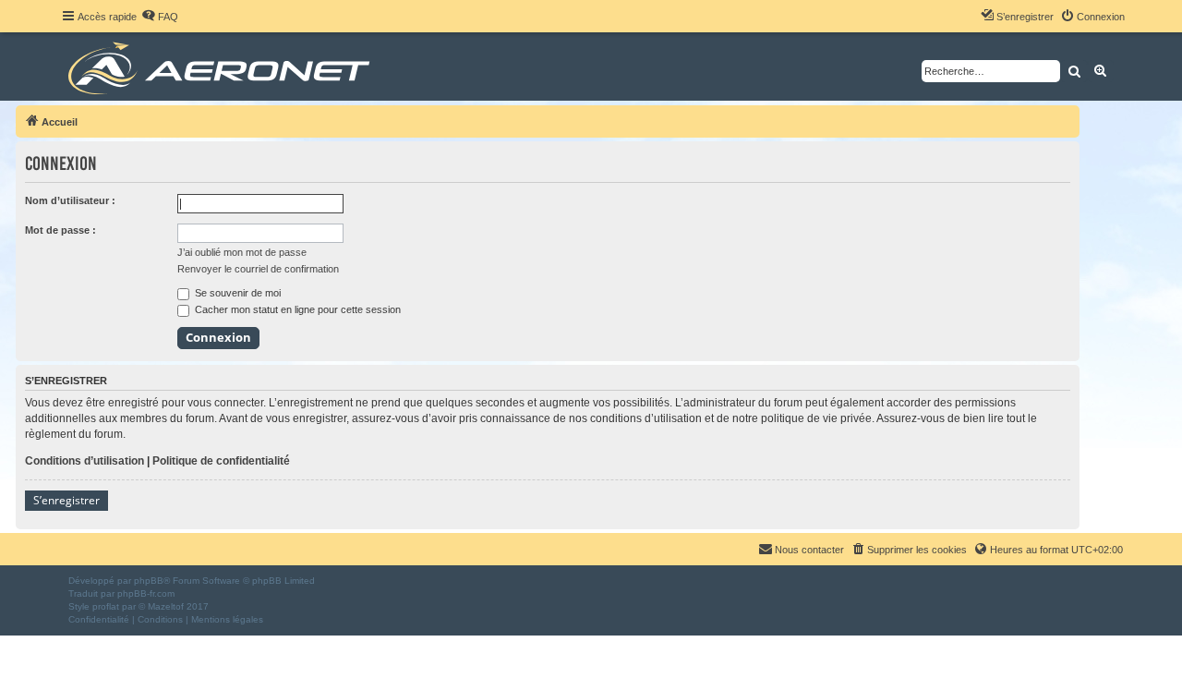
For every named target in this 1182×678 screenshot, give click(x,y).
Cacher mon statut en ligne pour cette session (296, 309)
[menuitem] (159, 17)
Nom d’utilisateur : (70, 200)
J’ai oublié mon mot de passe (242, 252)
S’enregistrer (66, 500)
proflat (105, 606)
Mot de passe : (60, 230)
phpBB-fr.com (146, 593)
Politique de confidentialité (221, 460)
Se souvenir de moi (236, 292)
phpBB (148, 580)
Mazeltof (166, 606)
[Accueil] (222, 66)
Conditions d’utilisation (84, 460)
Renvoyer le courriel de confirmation (258, 268)
